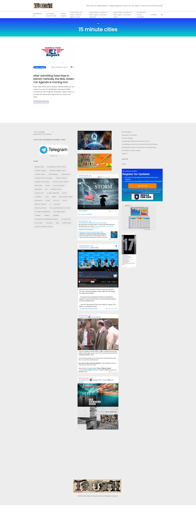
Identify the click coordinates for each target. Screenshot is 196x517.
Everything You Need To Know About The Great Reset (123, 15)
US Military (39, 223)
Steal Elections (41, 208)
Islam (47, 197)
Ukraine (56, 215)
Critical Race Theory (60, 182)
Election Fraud (59, 185)
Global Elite (39, 193)
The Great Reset (59, 212)
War (57, 223)
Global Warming (53, 193)
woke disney (66, 223)
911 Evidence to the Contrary (141, 15)
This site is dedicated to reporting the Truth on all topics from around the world (124, 5)
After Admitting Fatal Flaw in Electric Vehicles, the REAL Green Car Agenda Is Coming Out (53, 79)
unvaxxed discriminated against (46, 219)
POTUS (64, 200)
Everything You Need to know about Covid (76, 15)
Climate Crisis (40, 174)
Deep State (38, 185)
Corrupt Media (61, 178)
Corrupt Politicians (42, 182)
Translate (48, 134)
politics (56, 200)
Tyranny (38, 215)
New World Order (65, 197)
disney (47, 185)
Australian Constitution (51, 15)
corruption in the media (43, 178)
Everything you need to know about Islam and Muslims (98, 15)
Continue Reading (41, 101)
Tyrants (47, 215)
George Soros (55, 189)
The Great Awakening (42, 212)
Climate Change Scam (57, 170)
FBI (46, 189)
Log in (124, 164)
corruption (65, 174)
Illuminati (38, 197)
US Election (66, 219)
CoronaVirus (53, 174)
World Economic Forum (44, 227)
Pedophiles (39, 200)
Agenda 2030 (39, 167)
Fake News (38, 189)
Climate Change (63, 15)
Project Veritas (40, 204)
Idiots (64, 193)
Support (154, 15)
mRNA (54, 197)
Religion (57, 204)
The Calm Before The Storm (60, 208)
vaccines (49, 223)
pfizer (48, 200)
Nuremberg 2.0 (37, 15)
